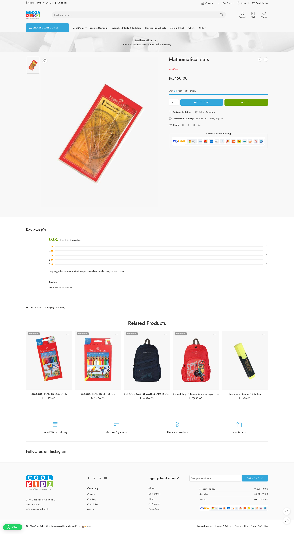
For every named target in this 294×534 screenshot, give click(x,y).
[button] (12, 527)
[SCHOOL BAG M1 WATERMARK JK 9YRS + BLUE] (147, 360)
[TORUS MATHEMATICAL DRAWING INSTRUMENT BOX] (260, 59)
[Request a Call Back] (286, 511)
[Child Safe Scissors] (266, 59)
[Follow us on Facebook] (88, 478)
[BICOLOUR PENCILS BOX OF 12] (49, 360)
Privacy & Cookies (259, 526)
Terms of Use (241, 526)
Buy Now (246, 102)
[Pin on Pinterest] (194, 125)
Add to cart (202, 102)
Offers (191, 27)
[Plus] (177, 100)
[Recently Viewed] (286, 520)
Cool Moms (78, 27)
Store (243, 3)
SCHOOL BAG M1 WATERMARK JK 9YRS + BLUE (147, 394)
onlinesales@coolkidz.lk (37, 509)
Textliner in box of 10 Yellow (245, 394)
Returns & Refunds (223, 526)
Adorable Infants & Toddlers (126, 27)
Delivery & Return (181, 112)
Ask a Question (206, 112)
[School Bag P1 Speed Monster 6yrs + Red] (196, 360)
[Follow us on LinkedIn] (100, 478)
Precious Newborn (98, 27)
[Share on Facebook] (188, 125)
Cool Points (92, 504)
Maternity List (177, 27)
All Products (154, 504)
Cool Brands (154, 493)
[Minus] (177, 104)
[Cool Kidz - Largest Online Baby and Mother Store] (33, 15)
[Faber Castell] (174, 69)
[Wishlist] (44, 60)
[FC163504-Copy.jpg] (32, 65)
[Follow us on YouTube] (105, 478)
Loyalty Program (205, 526)
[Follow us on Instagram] (94, 478)
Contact (209, 3)
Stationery (166, 44)
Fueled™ (73, 526)
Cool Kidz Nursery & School (145, 44)
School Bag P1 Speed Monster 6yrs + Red (196, 394)
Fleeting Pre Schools (155, 27)
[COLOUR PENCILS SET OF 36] (98, 360)
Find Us (90, 509)
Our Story (227, 3)
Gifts (201, 27)
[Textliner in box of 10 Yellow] (245, 360)
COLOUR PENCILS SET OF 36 (98, 394)
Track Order (262, 3)
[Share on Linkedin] (199, 125)
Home (126, 44)
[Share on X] (183, 125)
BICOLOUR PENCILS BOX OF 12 (49, 394)
